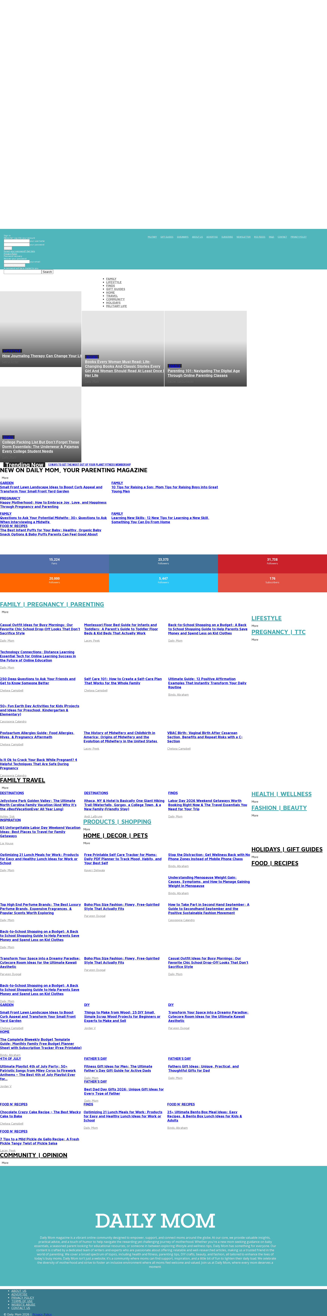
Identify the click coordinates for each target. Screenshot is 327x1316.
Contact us (20, 1308)
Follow (163, 555)
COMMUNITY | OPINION (33, 1155)
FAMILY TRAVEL (22, 780)
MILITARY (152, 237)
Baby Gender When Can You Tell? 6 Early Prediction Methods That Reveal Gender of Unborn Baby (109, 464)
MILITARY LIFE (116, 306)
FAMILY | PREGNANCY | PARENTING (52, 604)
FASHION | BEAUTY (279, 808)
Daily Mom (92, 381)
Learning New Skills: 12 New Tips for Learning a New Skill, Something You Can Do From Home (160, 520)
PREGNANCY (10, 498)
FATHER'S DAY (95, 1059)
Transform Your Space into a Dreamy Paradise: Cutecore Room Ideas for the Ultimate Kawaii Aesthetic (40, 962)
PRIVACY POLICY (299, 237)
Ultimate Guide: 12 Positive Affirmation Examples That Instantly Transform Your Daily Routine (207, 683)
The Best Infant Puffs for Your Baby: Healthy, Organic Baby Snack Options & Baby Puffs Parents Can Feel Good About (50, 532)
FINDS (110, 285)
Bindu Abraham (178, 694)
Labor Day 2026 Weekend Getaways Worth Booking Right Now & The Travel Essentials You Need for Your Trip (207, 805)
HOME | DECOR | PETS (115, 835)
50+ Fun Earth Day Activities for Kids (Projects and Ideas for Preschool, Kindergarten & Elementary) (39, 710)
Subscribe (273, 574)
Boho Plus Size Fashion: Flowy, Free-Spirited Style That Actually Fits (122, 906)
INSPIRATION (10, 820)
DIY (2, 951)
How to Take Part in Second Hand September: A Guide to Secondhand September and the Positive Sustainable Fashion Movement (208, 908)
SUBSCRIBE (227, 237)
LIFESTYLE (114, 282)
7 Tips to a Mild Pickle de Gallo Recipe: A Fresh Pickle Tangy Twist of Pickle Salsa (39, 1141)
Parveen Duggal (94, 916)
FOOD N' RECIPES (13, 526)
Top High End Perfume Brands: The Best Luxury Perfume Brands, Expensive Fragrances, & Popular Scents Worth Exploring (40, 908)
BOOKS (92, 357)
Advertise (19, 1294)
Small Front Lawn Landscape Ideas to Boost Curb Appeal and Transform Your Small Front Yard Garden (51, 489)
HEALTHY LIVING (181, 847)
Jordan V (90, 1028)
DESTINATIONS (12, 793)
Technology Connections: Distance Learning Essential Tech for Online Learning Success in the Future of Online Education (38, 656)
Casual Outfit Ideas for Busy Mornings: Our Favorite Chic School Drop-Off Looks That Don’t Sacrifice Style (40, 629)
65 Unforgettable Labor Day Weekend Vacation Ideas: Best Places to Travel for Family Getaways (40, 831)
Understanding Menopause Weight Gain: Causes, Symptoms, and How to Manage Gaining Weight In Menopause (209, 881)
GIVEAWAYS (182, 237)
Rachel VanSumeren (181, 381)
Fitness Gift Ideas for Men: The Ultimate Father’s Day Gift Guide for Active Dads (118, 1068)
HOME (110, 292)
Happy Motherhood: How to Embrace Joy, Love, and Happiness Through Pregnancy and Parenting (53, 504)
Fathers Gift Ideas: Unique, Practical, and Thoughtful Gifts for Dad (203, 1068)
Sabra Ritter (10, 362)
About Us (18, 1291)
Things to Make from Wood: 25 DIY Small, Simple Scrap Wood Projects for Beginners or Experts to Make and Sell (122, 1016)
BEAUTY (91, 847)
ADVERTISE (212, 237)
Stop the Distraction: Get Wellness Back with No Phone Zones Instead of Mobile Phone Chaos (209, 857)
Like (54, 555)
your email (35, 261)
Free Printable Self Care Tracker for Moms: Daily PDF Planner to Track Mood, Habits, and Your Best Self (123, 859)
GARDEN (7, 483)
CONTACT (282, 237)
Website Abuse (23, 1304)
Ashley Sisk (7, 816)
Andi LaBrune (93, 816)
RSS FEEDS (259, 237)
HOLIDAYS (113, 302)
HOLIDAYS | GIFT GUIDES (287, 849)
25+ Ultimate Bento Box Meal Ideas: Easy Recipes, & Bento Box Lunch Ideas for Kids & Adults (204, 1116)
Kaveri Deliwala (94, 870)
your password (37, 244)
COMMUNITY (115, 299)
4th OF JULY (10, 1059)
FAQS (271, 237)
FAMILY (111, 278)
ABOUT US (197, 237)
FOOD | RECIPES (274, 863)
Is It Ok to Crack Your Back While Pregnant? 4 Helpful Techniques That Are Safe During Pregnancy (38, 764)
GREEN (5, 698)
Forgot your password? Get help (19, 251)
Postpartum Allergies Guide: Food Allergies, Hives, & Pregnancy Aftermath (37, 735)
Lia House (6, 843)
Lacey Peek (92, 640)
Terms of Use (22, 1301)
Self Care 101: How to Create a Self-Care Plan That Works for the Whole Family (123, 681)
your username (37, 241)
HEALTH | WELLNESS (281, 794)
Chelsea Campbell (11, 690)
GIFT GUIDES (166, 237)
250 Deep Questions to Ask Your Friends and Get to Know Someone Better (38, 681)
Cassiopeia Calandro (13, 721)
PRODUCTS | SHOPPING (117, 821)
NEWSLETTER (244, 237)
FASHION (91, 897)
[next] (323, 465)
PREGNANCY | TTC (278, 632)
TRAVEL (112, 295)
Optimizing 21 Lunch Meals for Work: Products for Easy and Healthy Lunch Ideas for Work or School (39, 859)
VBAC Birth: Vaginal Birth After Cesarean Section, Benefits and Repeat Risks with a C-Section (205, 737)
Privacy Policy (10, 253)
